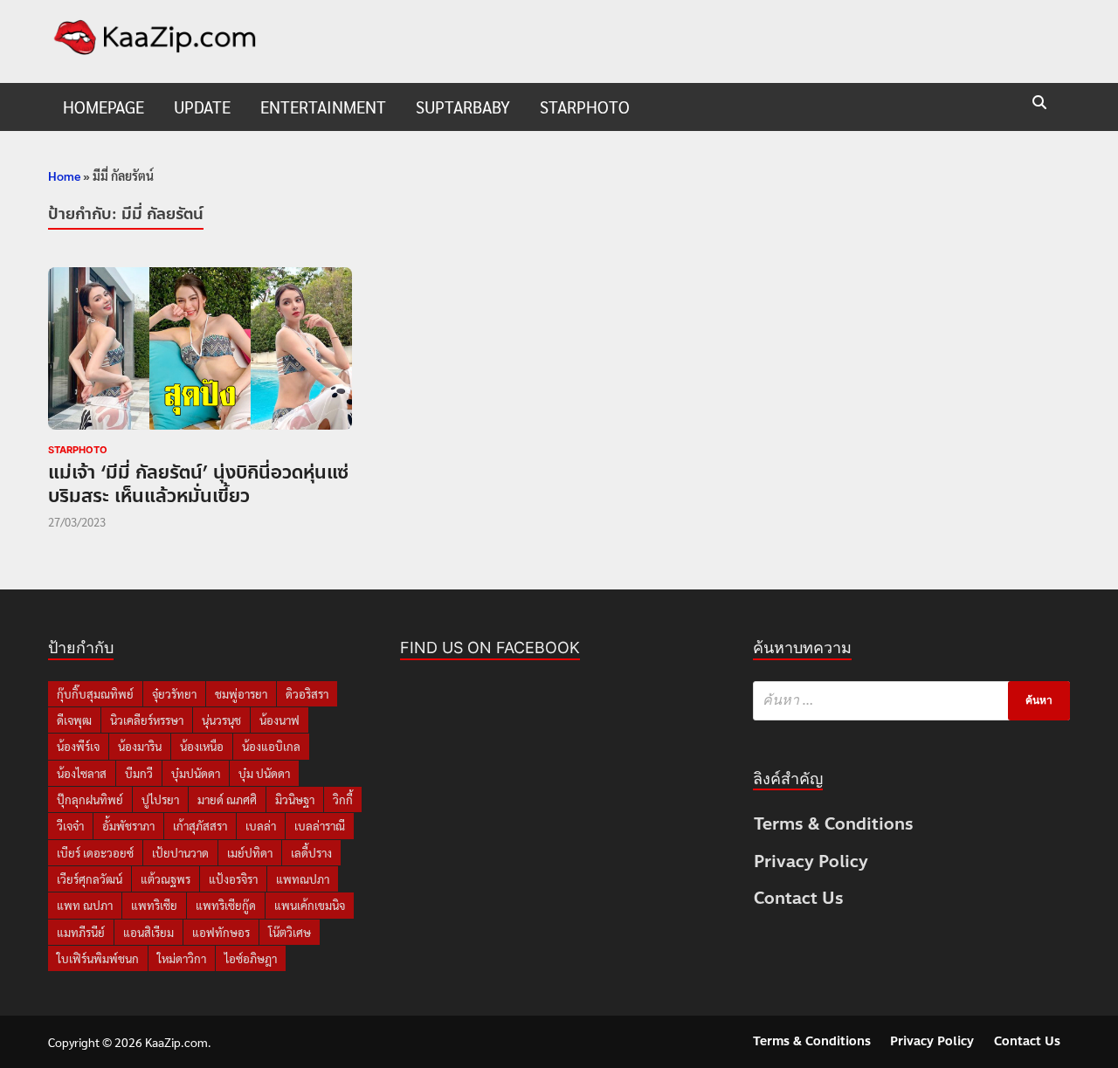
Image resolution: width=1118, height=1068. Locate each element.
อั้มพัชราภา (128, 825)
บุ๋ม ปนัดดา (264, 773)
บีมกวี (139, 773)
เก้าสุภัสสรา (200, 825)
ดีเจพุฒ (74, 720)
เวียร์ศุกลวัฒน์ (89, 879)
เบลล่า (260, 825)
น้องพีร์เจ (78, 746)
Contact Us (799, 898)
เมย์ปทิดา (250, 852)
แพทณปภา (302, 879)
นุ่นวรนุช (221, 720)
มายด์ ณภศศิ (227, 799)
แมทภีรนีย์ (81, 932)
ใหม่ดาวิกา (181, 958)
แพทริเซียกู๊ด (226, 905)
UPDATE (202, 106)
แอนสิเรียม (148, 932)
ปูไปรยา (160, 799)
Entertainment (323, 106)
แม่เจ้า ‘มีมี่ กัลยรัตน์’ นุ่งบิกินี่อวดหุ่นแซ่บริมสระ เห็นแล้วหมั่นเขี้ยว (198, 484)
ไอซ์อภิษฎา (250, 958)
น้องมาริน (140, 746)
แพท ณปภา (85, 905)
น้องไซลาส (82, 773)
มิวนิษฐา (294, 799)
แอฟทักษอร (221, 932)
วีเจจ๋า (70, 825)
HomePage (103, 106)
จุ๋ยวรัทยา (174, 693)
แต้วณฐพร (165, 879)
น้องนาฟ (279, 720)
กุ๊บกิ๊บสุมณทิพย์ (95, 693)
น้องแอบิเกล (271, 746)
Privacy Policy (811, 861)
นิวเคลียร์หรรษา (146, 720)
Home (64, 175)
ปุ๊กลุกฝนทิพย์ (90, 799)
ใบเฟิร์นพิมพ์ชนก (98, 958)
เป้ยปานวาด (180, 852)
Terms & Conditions (834, 824)
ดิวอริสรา (307, 693)
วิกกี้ (343, 799)
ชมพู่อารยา (241, 693)
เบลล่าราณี (319, 825)
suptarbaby (463, 106)
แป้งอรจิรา (233, 879)
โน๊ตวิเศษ (289, 932)
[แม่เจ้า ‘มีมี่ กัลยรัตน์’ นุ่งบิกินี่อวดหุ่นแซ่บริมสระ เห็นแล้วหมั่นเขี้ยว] (200, 351)
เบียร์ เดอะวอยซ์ (95, 852)
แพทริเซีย (154, 905)
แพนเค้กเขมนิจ (309, 905)
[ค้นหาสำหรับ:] (911, 700)
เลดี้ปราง (311, 852)
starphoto (585, 106)
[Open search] (1039, 103)
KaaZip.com (176, 1042)
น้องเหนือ (202, 746)
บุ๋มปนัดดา (195, 773)
